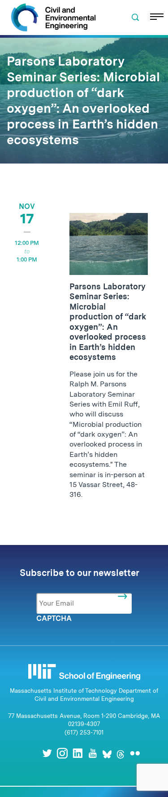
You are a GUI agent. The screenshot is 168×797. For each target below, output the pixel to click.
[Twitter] (47, 753)
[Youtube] (92, 753)
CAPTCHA (54, 618)
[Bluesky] (107, 753)
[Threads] (120, 753)
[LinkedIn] (77, 753)
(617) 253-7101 (84, 732)
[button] (135, 17)
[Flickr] (134, 753)
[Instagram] (62, 753)
